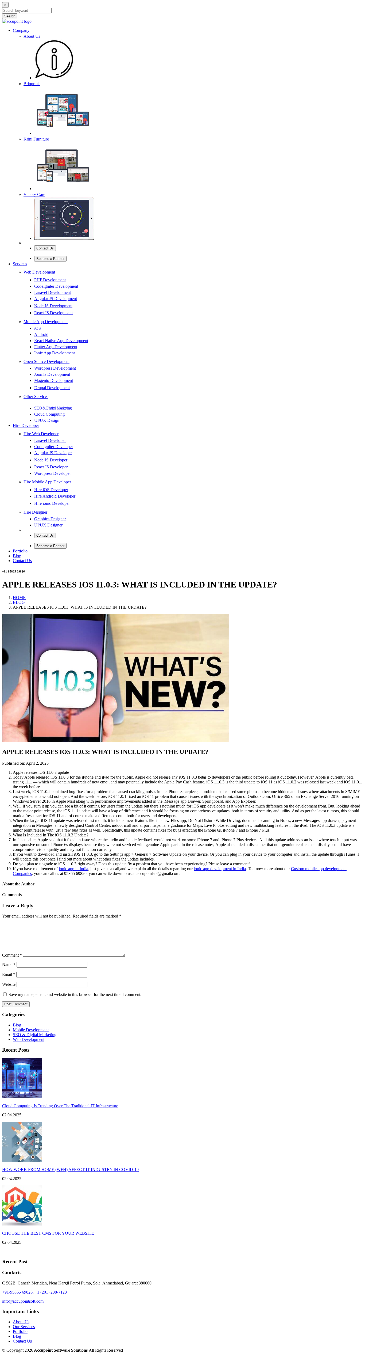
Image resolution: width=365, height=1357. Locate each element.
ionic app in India (73, 868)
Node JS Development (53, 306)
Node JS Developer (50, 460)
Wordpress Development (55, 368)
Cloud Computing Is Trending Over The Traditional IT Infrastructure (60, 1106)
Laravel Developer (50, 440)
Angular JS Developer (53, 452)
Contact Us (45, 248)
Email (8, 974)
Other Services (36, 396)
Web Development (39, 272)
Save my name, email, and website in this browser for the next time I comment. (75, 994)
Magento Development (53, 380)
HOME (19, 597)
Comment (12, 955)
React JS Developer (51, 467)
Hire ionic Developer (52, 503)
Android (41, 334)
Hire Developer (26, 425)
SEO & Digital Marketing (34, 1034)
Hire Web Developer (41, 433)
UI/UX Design (46, 420)
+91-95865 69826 (17, 1292)
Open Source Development (46, 361)
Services (20, 263)
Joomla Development (52, 374)
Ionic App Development (54, 353)
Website (8, 984)
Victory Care (34, 194)
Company (21, 30)
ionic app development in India (220, 868)
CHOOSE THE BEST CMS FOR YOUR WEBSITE (48, 1233)
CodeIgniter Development (56, 286)
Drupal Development (52, 387)
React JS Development (53, 312)
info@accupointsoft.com (23, 1301)
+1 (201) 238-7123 (51, 1292)
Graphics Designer (50, 519)
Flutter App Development (55, 346)
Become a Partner (50, 259)
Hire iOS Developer (51, 489)
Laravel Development (52, 292)
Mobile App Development (46, 321)
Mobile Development (31, 1030)
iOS (37, 328)
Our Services (24, 1326)
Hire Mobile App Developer (47, 482)
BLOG (19, 602)
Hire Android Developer (54, 496)
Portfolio (20, 551)
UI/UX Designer (48, 525)
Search (9, 16)
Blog (17, 556)
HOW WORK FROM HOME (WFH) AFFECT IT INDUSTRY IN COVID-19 (70, 1169)
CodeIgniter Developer (53, 446)
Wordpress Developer (52, 473)
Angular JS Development (55, 298)
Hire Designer (35, 512)
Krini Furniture (36, 139)
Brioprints (32, 83)
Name (8, 964)
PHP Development (50, 280)
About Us (32, 36)
